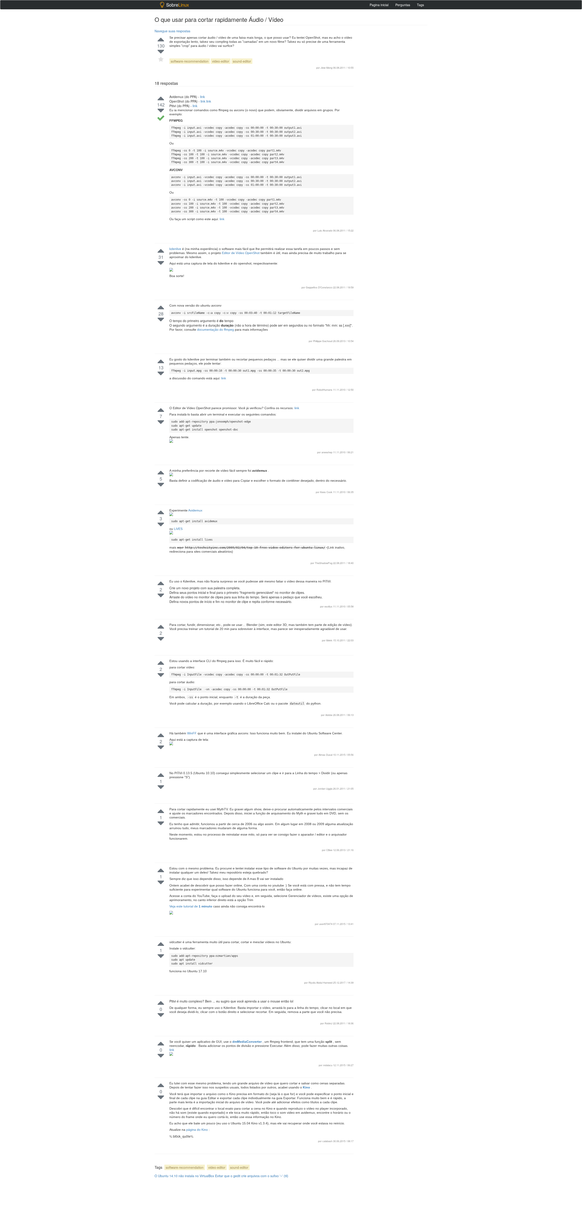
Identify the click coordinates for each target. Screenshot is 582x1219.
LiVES (178, 529)
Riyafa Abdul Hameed (321, 982)
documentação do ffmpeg (216, 329)
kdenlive (175, 249)
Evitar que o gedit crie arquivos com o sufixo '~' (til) (251, 1176)
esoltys (328, 606)
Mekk (329, 640)
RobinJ (329, 1023)
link (202, 96)
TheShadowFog (324, 563)
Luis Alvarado (324, 230)
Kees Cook (326, 492)
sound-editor (242, 61)
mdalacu (328, 1065)
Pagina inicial (379, 5)
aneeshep (327, 452)
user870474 (326, 924)
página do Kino (197, 1129)
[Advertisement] (393, 504)
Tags (420, 5)
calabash (327, 1141)
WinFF (192, 733)
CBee (329, 850)
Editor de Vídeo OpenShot (241, 253)
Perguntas (402, 5)
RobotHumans (324, 389)
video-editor (220, 61)
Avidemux (195, 510)
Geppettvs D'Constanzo (319, 287)
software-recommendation (189, 61)
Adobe (329, 715)
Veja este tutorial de (191, 906)
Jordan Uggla (325, 788)
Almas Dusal (326, 754)
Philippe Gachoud (323, 341)
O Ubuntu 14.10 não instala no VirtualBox (184, 1176)
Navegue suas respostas (172, 31)
